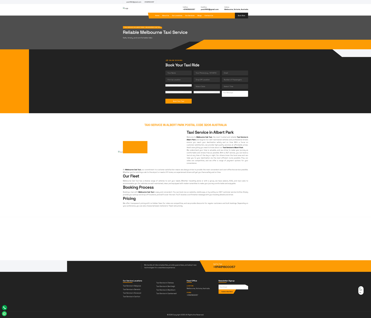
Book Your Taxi (178, 101)
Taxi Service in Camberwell (166, 293)
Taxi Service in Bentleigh (165, 286)
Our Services (190, 15)
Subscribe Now (227, 292)
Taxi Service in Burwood (132, 293)
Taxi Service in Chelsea (165, 283)
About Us (165, 15)
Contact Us (209, 15)
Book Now (241, 15)
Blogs (199, 15)
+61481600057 (149, 2)
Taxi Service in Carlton (131, 296)
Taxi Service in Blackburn (165, 290)
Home (157, 15)
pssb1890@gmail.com (133, 2)
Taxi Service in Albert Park (233, 147)
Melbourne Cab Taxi (204, 137)
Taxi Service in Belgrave (132, 286)
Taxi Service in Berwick (131, 289)
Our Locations (177, 15)
